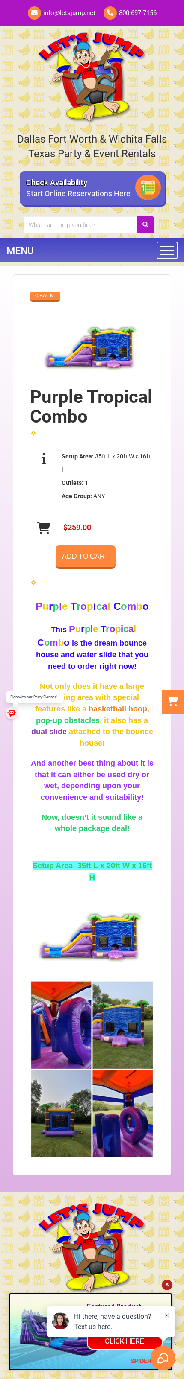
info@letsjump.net (69, 13)
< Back (44, 296)
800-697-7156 (138, 13)
